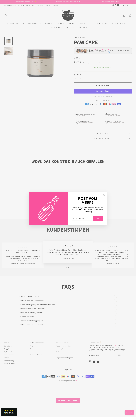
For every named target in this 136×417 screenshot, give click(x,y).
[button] (9, 412)
